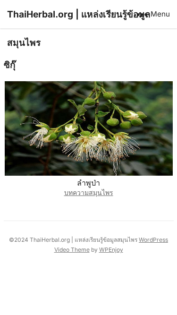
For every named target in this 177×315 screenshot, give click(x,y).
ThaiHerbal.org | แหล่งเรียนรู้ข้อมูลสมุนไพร (79, 28)
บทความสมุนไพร (88, 192)
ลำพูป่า (88, 182)
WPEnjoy (111, 249)
